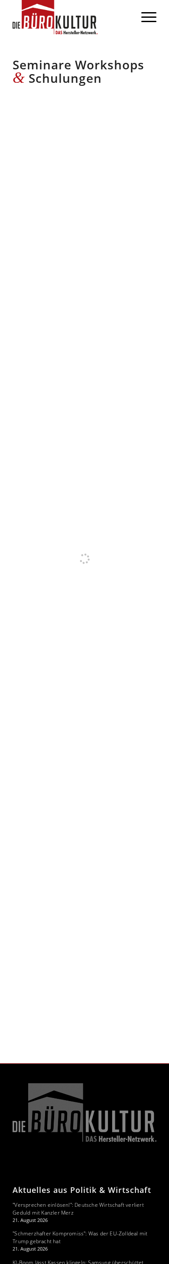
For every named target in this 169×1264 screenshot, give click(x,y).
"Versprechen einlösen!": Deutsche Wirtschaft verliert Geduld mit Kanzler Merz (78, 1208)
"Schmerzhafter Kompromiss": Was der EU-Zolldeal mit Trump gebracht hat (80, 1237)
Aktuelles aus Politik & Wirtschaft (82, 1190)
